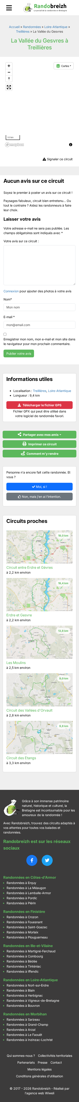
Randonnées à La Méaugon (26, 888)
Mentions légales (39, 1069)
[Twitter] (47, 860)
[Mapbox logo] (14, 144)
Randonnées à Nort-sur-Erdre (28, 985)
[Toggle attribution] (70, 144)
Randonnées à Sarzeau (23, 1019)
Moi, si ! (41, 487)
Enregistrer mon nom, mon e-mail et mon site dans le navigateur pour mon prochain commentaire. (39, 341)
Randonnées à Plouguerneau (27, 937)
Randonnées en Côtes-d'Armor (29, 877)
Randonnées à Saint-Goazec (27, 927)
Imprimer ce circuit (42, 444)
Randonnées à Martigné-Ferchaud (31, 951)
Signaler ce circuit (59, 159)
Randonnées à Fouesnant (25, 922)
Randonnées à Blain (21, 990)
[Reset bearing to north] (9, 78)
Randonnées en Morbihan (25, 1014)
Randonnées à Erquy (21, 883)
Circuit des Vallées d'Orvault (29, 710)
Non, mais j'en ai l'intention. (41, 496)
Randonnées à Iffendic (23, 971)
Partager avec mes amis (40, 434)
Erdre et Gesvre (19, 615)
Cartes (65, 66)
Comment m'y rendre (42, 453)
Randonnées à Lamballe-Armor (29, 893)
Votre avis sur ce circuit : (21, 241)
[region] (39, 104)
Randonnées (32, 27)
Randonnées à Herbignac (25, 995)
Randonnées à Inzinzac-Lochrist (30, 1040)
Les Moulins (16, 662)
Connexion (11, 291)
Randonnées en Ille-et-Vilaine (28, 946)
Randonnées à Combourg (25, 956)
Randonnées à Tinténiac (24, 966)
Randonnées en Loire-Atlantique (30, 980)
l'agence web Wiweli (39, 1093)
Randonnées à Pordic (22, 898)
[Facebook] (31, 860)
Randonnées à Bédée (22, 961)
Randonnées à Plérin (21, 903)
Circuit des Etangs (21, 758)
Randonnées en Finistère (24, 911)
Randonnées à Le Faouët (24, 1035)
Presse (42, 1062)
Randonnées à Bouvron (23, 1005)
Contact (56, 1062)
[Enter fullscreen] (9, 87)
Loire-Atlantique (55, 27)
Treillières (22, 31)
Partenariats (26, 1062)
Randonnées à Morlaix (22, 932)
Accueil (14, 27)
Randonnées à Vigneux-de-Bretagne (33, 1000)
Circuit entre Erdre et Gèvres (29, 567)
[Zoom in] (9, 66)
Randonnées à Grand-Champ (27, 1024)
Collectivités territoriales (55, 1055)
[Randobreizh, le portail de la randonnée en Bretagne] (45, 7)
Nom (8, 299)
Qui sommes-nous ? (21, 1055)
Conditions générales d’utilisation (39, 1076)
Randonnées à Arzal (21, 1029)
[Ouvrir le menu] (9, 7)
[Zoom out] (9, 72)
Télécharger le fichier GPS (41, 405)
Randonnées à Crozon (22, 917)
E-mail (9, 317)
